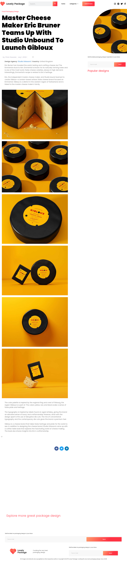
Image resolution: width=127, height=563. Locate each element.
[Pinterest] (118, 4)
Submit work (88, 4)
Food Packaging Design (10, 11)
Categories (73, 4)
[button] (56, 448)
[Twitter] (122, 4)
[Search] (55, 3)
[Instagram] (115, 4)
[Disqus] (35, 479)
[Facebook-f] (125, 4)
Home (63, 4)
